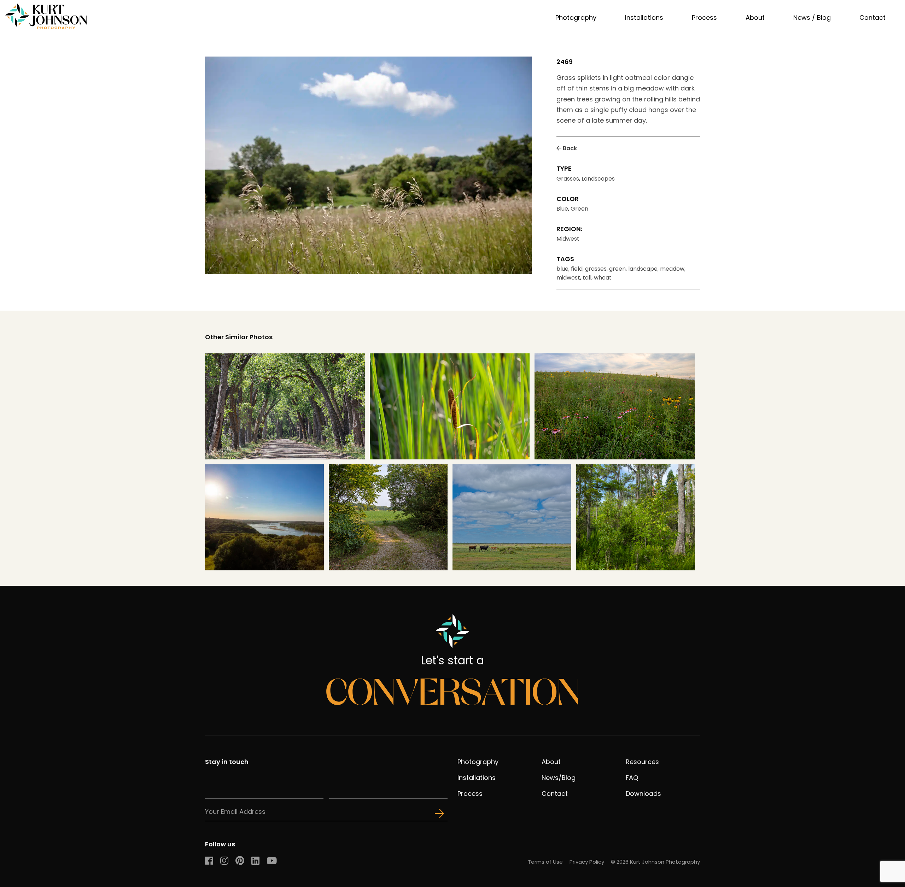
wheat (603, 278)
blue (562, 269)
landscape (643, 269)
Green (579, 209)
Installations (644, 17)
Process (704, 17)
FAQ (632, 777)
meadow (672, 269)
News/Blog (559, 777)
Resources (642, 761)
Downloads (643, 793)
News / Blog (812, 17)
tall (587, 278)
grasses (596, 269)
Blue (562, 209)
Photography (575, 17)
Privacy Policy (587, 861)
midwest (568, 278)
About (755, 17)
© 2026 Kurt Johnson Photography (655, 861)
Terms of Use (545, 861)
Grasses (567, 179)
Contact (872, 17)
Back (569, 148)
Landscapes (598, 179)
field (577, 269)
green (617, 269)
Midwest (567, 239)
